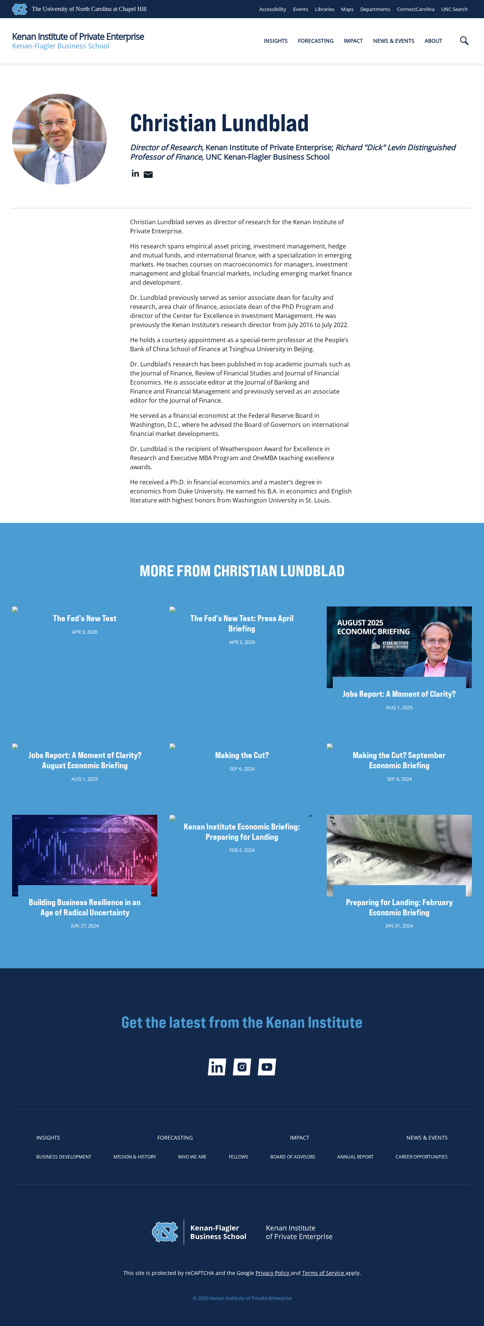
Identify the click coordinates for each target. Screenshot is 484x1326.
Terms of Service (324, 1272)
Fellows (238, 1157)
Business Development (64, 1157)
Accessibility (272, 9)
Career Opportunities (422, 1157)
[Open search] (464, 41)
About (433, 40)
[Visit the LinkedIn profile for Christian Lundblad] (135, 176)
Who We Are (192, 1157)
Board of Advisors (292, 1157)
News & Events (393, 40)
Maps (347, 9)
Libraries (324, 9)
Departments (375, 9)
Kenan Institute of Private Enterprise (78, 36)
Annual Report (355, 1157)
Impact (353, 40)
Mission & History (134, 1157)
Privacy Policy (273, 1272)
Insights (276, 40)
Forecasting (316, 40)
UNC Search (454, 9)
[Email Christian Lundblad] (148, 176)
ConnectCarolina (415, 9)
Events (300, 9)
